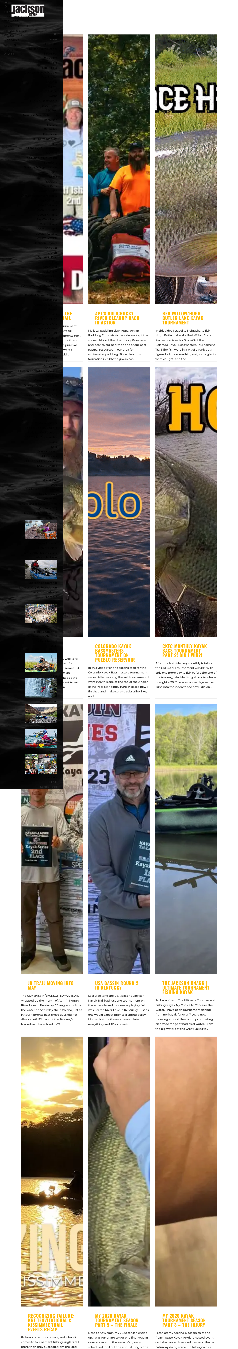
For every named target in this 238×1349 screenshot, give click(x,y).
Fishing (52, 676)
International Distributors (39, 552)
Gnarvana (50, 266)
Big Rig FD (49, 67)
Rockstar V (49, 271)
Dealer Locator (46, 543)
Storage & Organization (40, 385)
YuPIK (52, 96)
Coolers (52, 752)
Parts (53, 143)
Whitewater (48, 701)
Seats (53, 177)
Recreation (49, 726)
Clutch (52, 252)
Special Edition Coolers (41, 427)
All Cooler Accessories (41, 437)
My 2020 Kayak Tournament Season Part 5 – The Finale (117, 1320)
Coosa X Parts (47, 214)
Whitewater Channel (42, 636)
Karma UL (50, 276)
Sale (54, 446)
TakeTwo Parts (47, 219)
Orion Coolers (47, 413)
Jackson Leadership (43, 582)
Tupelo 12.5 (49, 356)
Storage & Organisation (40, 167)
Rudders (51, 181)
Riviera (52, 347)
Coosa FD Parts (46, 210)
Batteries (50, 129)
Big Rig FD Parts (45, 200)
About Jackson (46, 557)
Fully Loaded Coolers (42, 432)
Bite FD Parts (47, 205)
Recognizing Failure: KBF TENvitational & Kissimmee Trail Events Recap (51, 1322)
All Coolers (49, 418)
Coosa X (51, 82)
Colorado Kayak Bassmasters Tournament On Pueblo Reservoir (115, 653)
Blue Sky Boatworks (43, 101)
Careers (51, 597)
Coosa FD (50, 58)
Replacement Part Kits (41, 323)
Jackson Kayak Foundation (38, 587)
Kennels (51, 777)
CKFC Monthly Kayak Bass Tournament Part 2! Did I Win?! (184, 650)
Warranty (50, 499)
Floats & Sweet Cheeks (41, 295)
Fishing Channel (45, 631)
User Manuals (47, 494)
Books (52, 309)
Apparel (51, 153)
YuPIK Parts (48, 224)
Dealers (51, 518)
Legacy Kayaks (46, 233)
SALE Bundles (47, 465)
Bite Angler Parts (45, 191)
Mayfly (52, 86)
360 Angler (49, 105)
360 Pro (51, 110)
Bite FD (52, 63)
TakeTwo (51, 91)
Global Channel (46, 641)
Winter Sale (48, 650)
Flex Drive (50, 134)
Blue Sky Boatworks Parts (38, 195)
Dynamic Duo (47, 257)
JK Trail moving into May (51, 985)
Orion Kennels (47, 451)
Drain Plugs (49, 319)
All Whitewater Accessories (37, 285)
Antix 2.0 (51, 248)
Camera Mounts (45, 304)
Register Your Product (41, 489)
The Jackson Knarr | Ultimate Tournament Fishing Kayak (185, 987)
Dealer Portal (47, 548)
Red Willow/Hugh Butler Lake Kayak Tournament (182, 318)
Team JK (51, 601)
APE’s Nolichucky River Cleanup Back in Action (117, 318)
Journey (51, 361)
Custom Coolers (46, 423)
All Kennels (49, 456)
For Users (50, 475)
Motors (52, 124)
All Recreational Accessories (37, 371)
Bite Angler (49, 77)
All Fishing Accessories (41, 148)
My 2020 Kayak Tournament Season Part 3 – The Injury (184, 1320)
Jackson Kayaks (45, 243)
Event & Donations (44, 592)
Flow (53, 262)
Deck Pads (49, 186)
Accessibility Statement (40, 513)
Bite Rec (51, 342)
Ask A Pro (50, 480)
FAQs (53, 484)
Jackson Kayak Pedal (42, 49)
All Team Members (44, 627)
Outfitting (50, 300)
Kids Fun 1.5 (49, 281)
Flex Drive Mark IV (44, 139)
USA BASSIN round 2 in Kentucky (116, 985)
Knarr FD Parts (46, 229)
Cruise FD (50, 366)
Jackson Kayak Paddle (41, 72)
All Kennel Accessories (41, 461)
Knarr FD (50, 53)
